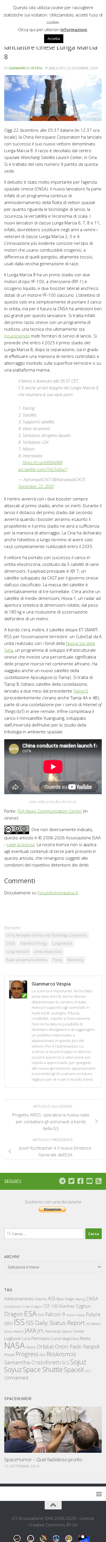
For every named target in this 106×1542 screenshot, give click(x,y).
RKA (43, 1355)
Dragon (13, 1314)
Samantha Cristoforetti (32, 1362)
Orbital (45, 1346)
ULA (88, 1371)
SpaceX (74, 1369)
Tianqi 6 (80, 691)
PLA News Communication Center (50, 811)
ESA (30, 1313)
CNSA (10, 943)
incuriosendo (17, 336)
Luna (56, 1338)
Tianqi (57, 959)
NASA (14, 1345)
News (31, 1347)
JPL (40, 1331)
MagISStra (70, 1338)
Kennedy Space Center (65, 1331)
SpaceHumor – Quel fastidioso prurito (43, 1459)
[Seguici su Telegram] (62, 1181)
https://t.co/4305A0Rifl (42, 462)
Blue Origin (65, 1299)
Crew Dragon (32, 1306)
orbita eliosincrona (48, 951)
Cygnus (83, 1306)
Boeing (80, 1299)
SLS (65, 1363)
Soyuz (13, 1369)
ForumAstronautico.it (58, 892)
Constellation (13, 1307)
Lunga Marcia (62, 943)
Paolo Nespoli (84, 1346)
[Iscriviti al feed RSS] (98, 1181)
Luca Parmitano (36, 1338)
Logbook (12, 1338)
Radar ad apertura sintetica (26, 959)
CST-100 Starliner (59, 1306)
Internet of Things (33, 943)
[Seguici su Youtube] (89, 1181)
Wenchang (75, 959)
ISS (19, 1321)
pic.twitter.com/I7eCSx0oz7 (42, 469)
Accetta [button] (53, 38)
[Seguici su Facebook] (80, 1181)
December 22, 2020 (36, 486)
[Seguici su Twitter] (71, 1181)
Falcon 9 (55, 1314)
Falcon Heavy (75, 1315)
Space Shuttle (43, 1369)
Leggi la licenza (20, 844)
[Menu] (99, 1494)
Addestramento (19, 1298)
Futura (93, 1314)
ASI (51, 1298)
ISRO (8, 1323)
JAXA (30, 1330)
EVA (41, 1314)
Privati (9, 1354)
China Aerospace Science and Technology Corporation (46, 935)
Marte (85, 1338)
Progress (27, 1354)
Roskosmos (61, 1354)
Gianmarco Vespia (25, 68)
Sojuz (78, 1361)
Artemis (41, 1299)
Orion (61, 1346)
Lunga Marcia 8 (17, 951)
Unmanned (16, 1377)
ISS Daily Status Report (55, 1323)
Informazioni (73, 29)
